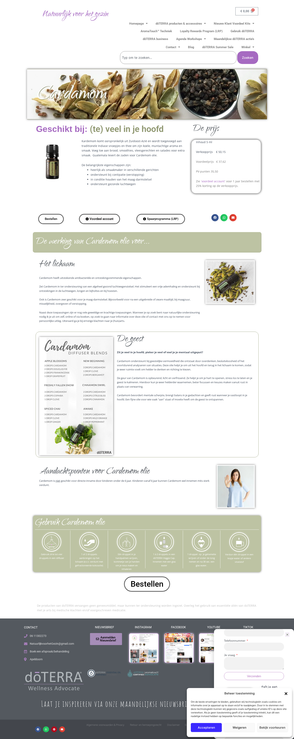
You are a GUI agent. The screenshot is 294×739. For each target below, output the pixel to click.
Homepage (136, 23)
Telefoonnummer (235, 640)
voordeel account (213, 181)
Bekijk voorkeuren (272, 727)
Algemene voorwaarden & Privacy (105, 724)
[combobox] (178, 57)
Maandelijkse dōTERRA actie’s (234, 39)
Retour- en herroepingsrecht (145, 724)
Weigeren (239, 727)
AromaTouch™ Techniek (156, 31)
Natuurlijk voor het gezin (75, 14)
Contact (171, 47)
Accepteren (206, 727)
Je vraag (230, 655)
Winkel (245, 47)
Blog (191, 47)
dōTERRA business (155, 39)
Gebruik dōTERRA (242, 31)
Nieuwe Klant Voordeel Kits (232, 23)
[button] (286, 694)
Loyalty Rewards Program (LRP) (201, 31)
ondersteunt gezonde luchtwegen (113, 184)
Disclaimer (173, 724)
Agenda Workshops (189, 39)
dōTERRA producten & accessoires (179, 23)
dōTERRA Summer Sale (217, 47)
